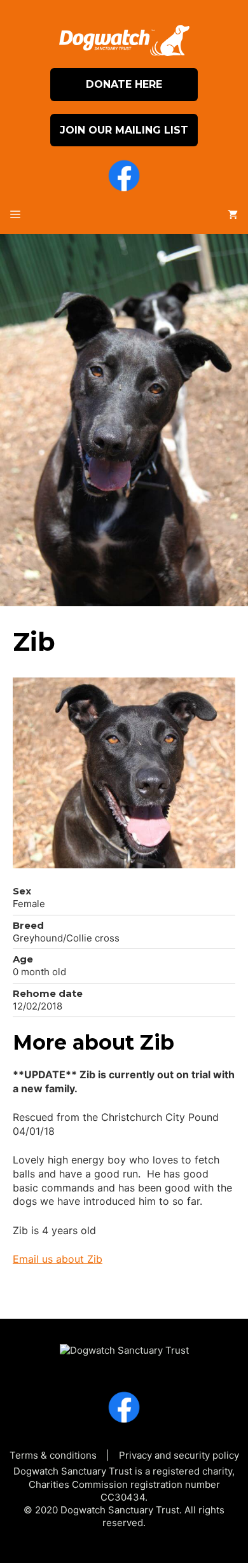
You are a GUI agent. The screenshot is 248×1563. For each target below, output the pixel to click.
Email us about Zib (57, 1259)
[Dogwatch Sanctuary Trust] (124, 1344)
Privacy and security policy (179, 1455)
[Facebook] (124, 177)
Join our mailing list (124, 130)
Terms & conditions (53, 1455)
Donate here (124, 84)
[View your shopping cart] (232, 215)
